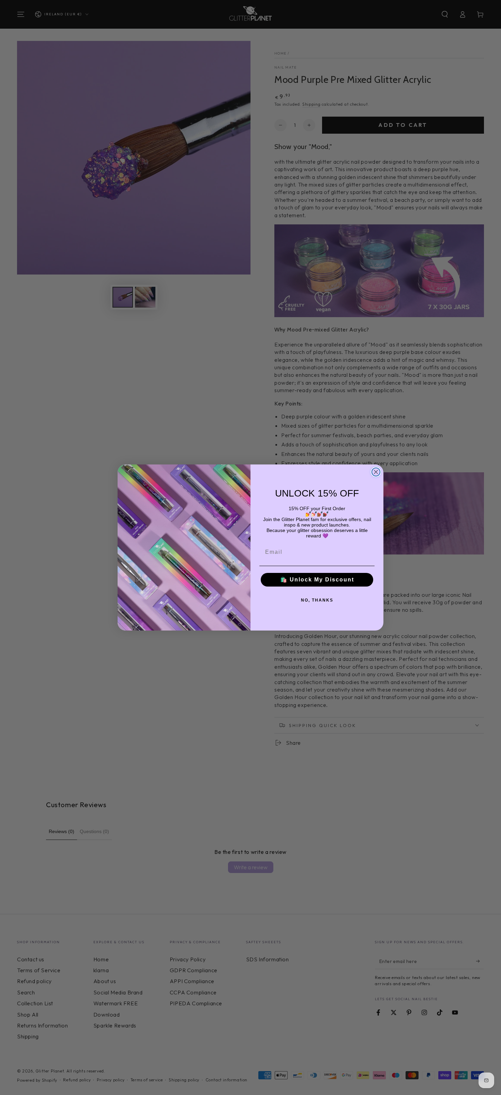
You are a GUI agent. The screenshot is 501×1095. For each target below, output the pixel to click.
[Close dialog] (376, 472)
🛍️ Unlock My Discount (317, 579)
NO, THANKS (317, 600)
